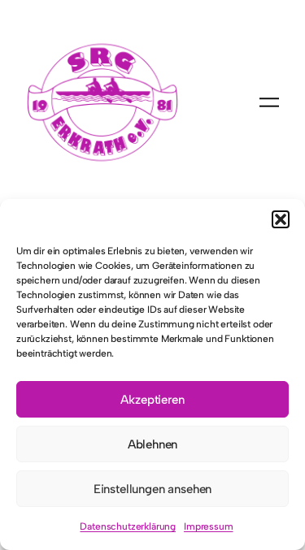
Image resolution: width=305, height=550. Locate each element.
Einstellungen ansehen (152, 489)
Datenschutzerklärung (128, 526)
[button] (280, 219)
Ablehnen (153, 444)
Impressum (208, 526)
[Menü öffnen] (269, 102)
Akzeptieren (152, 399)
